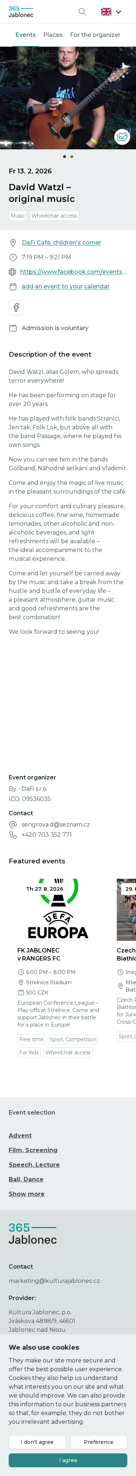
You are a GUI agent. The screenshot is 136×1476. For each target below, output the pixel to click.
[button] (111, 12)
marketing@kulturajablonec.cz (54, 1280)
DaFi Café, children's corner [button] (61, 242)
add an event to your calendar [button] (66, 286)
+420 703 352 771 (47, 834)
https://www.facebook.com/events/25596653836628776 (73, 271)
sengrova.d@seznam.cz (56, 824)
